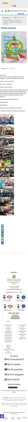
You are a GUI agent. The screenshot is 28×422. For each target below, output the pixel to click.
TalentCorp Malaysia (8, 346)
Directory (21, 14)
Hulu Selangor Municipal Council (8, 332)
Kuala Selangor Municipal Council (8, 338)
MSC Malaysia (8, 352)
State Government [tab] (15, 316)
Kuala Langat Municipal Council (8, 335)
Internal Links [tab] (15, 315)
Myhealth (8, 348)
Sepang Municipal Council (22, 335)
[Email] (14, 238)
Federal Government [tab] (15, 318)
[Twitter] (14, 228)
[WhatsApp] (14, 235)
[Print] (14, 240)
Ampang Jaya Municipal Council (8, 341)
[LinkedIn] (14, 233)
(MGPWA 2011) (11, 350)
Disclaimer (24, 417)
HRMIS (8, 321)
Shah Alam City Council (8, 329)
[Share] (14, 243)
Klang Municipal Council (22, 329)
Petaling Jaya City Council (8, 326)
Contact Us (5, 3)
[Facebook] (14, 225)
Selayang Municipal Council (22, 332)
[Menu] (2, 11)
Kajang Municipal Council (22, 326)
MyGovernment (7, 349)
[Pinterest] (14, 230)
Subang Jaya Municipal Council (22, 338)
